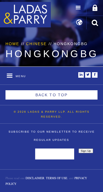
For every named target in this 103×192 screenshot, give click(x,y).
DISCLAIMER (35, 178)
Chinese (36, 44)
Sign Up (86, 150)
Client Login (95, 8)
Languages (79, 23)
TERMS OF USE (56, 178)
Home (12, 44)
